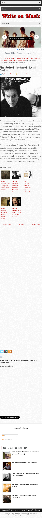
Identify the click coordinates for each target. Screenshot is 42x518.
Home (21, 225)
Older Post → (36, 225)
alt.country (26, 58)
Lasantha (34, 513)
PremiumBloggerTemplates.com (17, 515)
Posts (6, 436)
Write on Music (6, 58)
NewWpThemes (15, 513)
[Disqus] (21, 257)
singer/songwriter (19, 60)
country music (35, 58)
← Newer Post (6, 225)
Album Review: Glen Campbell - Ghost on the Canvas (5, 186)
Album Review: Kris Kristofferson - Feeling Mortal (16, 212)
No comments (23, 74)
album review (16, 58)
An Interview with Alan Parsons (24, 463)
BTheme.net (30, 515)
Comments (8, 439)
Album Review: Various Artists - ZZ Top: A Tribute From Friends (28, 188)
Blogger (25, 428)
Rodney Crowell (6, 60)
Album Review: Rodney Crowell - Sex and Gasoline (18, 69)
